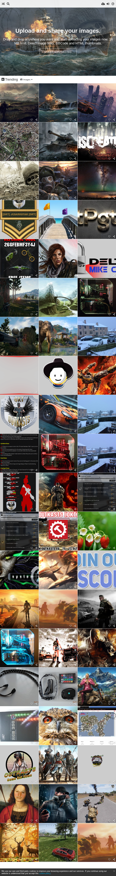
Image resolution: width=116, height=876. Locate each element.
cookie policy (44, 873)
